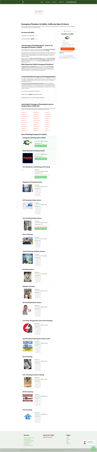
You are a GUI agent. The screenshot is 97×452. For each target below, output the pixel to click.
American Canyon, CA (25, 116)
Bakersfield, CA (24, 126)
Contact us (61, 2)
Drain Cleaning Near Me (28, 442)
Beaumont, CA (36, 128)
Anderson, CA (47, 116)
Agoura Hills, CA (36, 112)
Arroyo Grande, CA (36, 120)
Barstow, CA (23, 128)
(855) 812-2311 (39, 12)
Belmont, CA (47, 130)
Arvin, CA (23, 122)
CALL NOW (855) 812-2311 (71, 2)
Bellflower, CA (35, 130)
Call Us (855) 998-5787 (40, 158)
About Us (54, 2)
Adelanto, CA (23, 112)
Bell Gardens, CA (24, 130)
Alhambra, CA (35, 114)
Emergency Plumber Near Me (29, 437)
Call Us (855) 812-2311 (40, 145)
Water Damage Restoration (28, 445)
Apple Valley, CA (36, 118)
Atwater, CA (47, 122)
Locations (47, 2)
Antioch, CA (23, 118)
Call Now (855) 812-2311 (67, 49)
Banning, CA (47, 126)
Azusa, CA (47, 124)
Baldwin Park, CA (36, 126)
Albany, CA (23, 114)
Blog (67, 440)
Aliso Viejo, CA (47, 114)
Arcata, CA (23, 120)
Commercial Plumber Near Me (29, 440)
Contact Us (68, 443)
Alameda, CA (47, 112)
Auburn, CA (23, 124)
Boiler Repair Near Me (27, 439)
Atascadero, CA (36, 122)
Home (42, 2)
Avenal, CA (35, 124)
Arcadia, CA (47, 118)
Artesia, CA (47, 120)
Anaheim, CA (35, 116)
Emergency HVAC (27, 443)
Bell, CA (46, 128)
